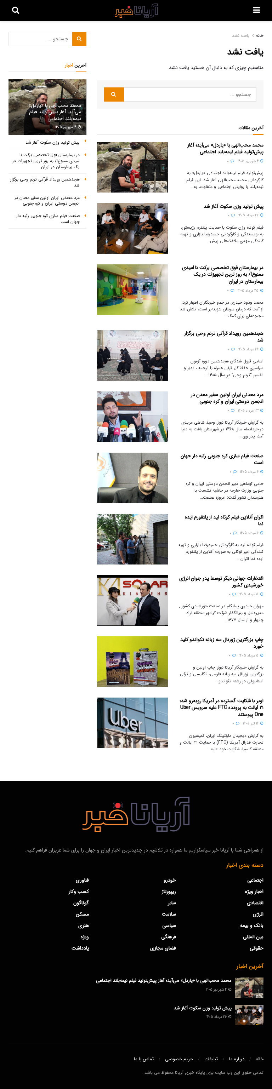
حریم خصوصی (179, 1059)
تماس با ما (144, 1059)
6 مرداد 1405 (250, 472)
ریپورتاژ (169, 891)
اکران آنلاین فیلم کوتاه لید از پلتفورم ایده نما (224, 520)
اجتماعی (255, 880)
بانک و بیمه (252, 925)
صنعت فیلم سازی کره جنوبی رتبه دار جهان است (222, 459)
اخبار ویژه (254, 891)
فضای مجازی (163, 948)
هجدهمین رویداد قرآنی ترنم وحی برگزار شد (224, 336)
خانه (260, 35)
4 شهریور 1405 (249, 161)
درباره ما (236, 1059)
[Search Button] (114, 94)
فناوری (82, 880)
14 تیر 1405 (251, 723)
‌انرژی (258, 914)
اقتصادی (255, 903)
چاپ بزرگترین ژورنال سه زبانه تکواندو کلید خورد (222, 643)
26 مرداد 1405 (249, 215)
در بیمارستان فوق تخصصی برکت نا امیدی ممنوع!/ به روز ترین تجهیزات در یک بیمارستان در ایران (223, 274)
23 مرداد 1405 (249, 410)
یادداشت (80, 948)
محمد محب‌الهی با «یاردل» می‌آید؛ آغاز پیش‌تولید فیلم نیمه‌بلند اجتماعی (225, 148)
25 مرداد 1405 (249, 290)
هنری (83, 925)
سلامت (169, 914)
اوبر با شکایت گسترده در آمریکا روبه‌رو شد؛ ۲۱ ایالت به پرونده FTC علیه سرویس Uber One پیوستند (222, 707)
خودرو (170, 880)
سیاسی (169, 925)
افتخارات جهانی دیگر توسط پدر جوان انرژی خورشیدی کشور (221, 581)
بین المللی (253, 937)
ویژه (85, 937)
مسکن (82, 914)
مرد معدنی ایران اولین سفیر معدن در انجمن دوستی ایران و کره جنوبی (227, 398)
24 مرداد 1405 (249, 349)
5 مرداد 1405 (249, 594)
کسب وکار (79, 891)
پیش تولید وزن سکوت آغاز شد (234, 206)
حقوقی (257, 948)
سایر (172, 903)
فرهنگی (168, 937)
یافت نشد (241, 35)
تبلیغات (211, 1059)
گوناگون (81, 903)
